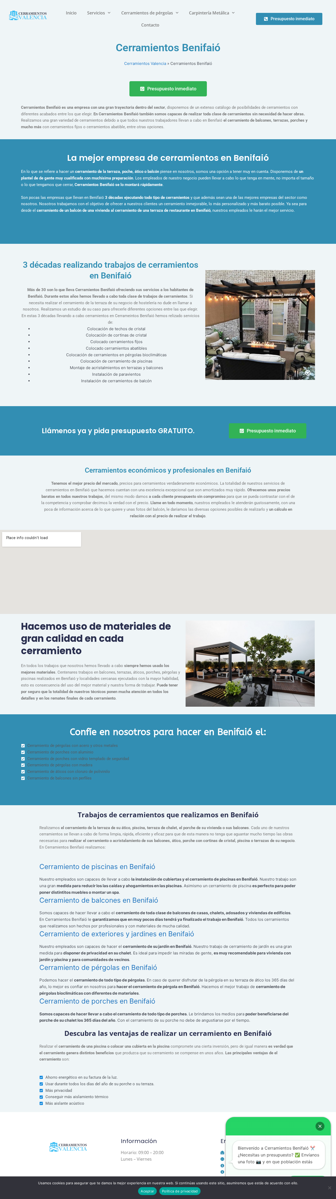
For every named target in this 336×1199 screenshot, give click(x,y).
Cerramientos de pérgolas (147, 13)
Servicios (96, 13)
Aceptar (147, 1191)
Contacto (150, 25)
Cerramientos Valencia (145, 63)
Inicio (71, 13)
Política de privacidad (180, 1191)
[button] (320, 1126)
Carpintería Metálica (209, 13)
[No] (329, 1187)
